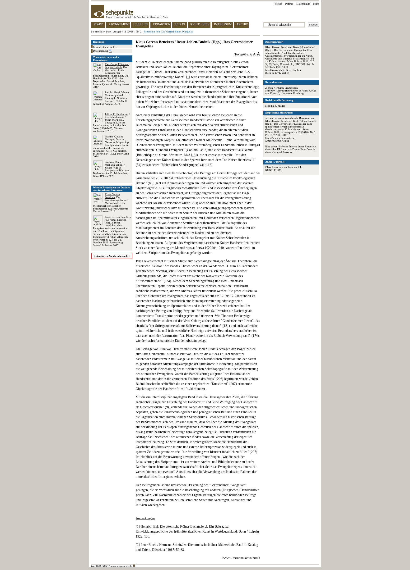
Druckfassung (101, 50)
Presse (278, 3)
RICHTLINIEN (200, 24)
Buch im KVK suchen (277, 72)
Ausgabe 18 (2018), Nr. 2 (127, 31)
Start (108, 31)
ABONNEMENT (119, 24)
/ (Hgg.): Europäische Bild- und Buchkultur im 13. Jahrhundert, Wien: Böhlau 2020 (111, 169)
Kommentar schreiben (105, 47)
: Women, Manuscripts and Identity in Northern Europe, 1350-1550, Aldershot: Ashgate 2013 (111, 98)
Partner (289, 3)
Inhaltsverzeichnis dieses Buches (283, 69)
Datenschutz (303, 3)
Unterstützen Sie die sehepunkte (112, 256)
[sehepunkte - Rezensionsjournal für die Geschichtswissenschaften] (205, 11)
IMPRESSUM (223, 24)
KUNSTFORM (273, 170)
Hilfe (316, 3)
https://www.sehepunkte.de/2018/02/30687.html (279, 139)
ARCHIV (242, 24)
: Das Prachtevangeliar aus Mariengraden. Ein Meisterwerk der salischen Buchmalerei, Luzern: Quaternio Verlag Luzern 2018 (110, 203)
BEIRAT (179, 24)
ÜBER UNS (140, 24)
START (98, 24)
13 (194, 155)
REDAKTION (161, 24)
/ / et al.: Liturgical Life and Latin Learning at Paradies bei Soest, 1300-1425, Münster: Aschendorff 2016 (111, 122)
